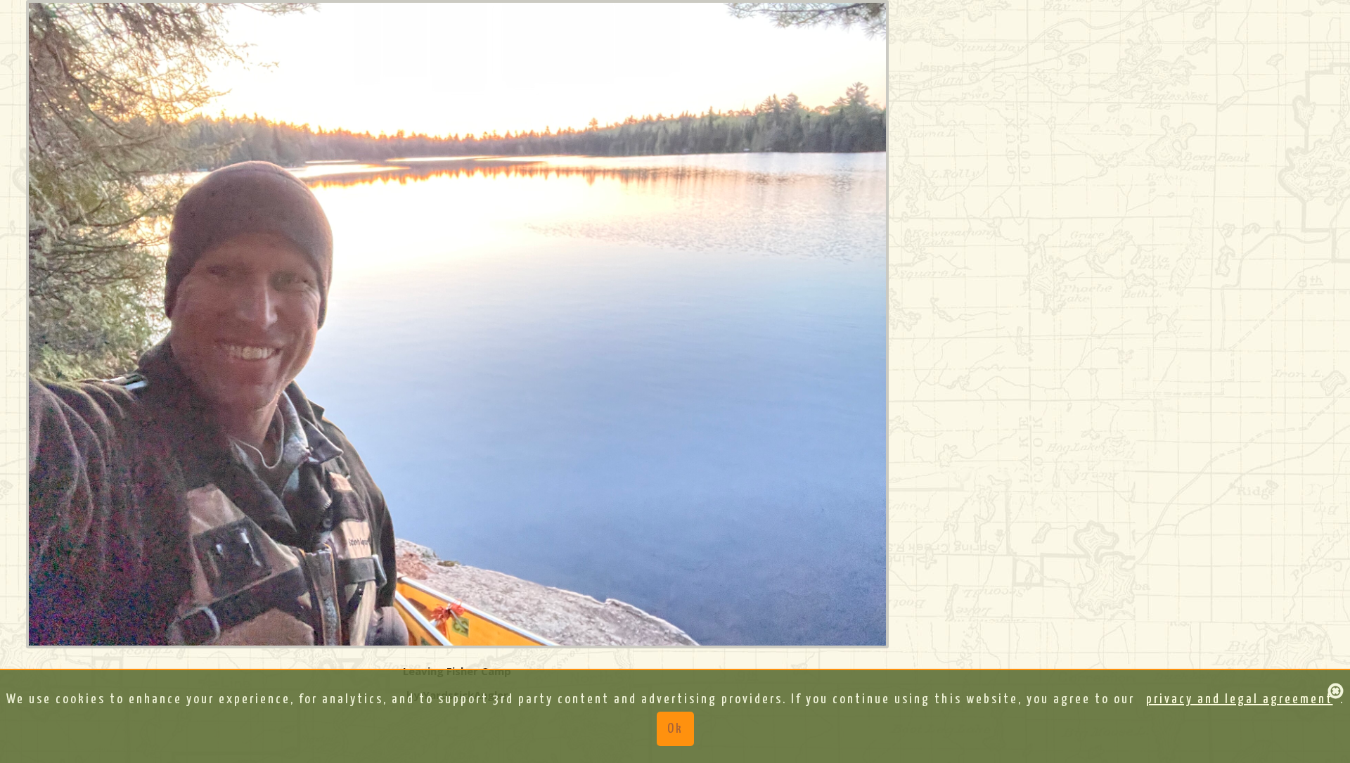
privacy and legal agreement (1239, 699)
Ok (675, 729)
